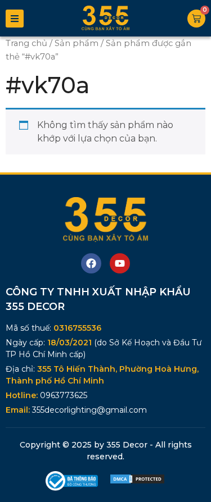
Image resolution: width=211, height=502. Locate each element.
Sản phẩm (76, 43)
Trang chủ (26, 43)
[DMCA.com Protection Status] (137, 481)
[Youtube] (120, 263)
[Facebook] (91, 263)
